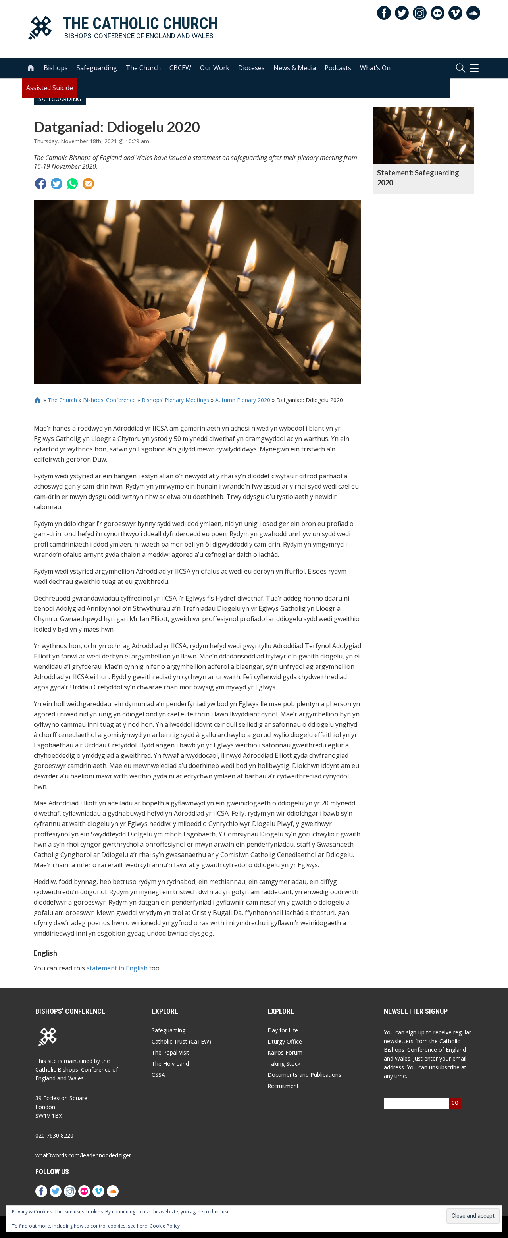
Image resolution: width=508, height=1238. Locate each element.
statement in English (117, 968)
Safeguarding (97, 68)
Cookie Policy (165, 1226)
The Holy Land (170, 1063)
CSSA (158, 1074)
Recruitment (283, 1086)
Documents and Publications (304, 1074)
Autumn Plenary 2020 (242, 400)
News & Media (294, 68)
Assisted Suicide (49, 87)
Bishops (56, 68)
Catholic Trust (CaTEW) (181, 1041)
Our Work (214, 68)
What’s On (375, 68)
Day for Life (282, 1030)
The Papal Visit (170, 1052)
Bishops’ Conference (109, 400)
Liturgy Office (284, 1041)
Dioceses (251, 68)
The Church (143, 68)
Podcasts (338, 68)
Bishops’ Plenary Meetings (175, 400)
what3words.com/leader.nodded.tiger (83, 1155)
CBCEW (180, 68)
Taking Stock (283, 1063)
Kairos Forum (284, 1052)
